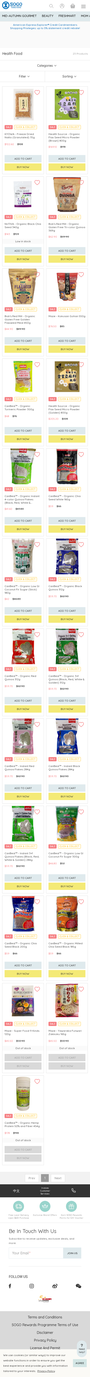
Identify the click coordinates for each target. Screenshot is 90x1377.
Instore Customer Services (45, 1191)
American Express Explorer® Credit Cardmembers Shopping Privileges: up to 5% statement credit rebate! (45, 26)
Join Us (72, 1253)
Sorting (67, 76)
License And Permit (45, 1348)
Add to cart (23, 158)
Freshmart (67, 16)
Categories (45, 66)
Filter (22, 76)
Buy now (23, 167)
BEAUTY (47, 16)
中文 (16, 1191)
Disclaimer (45, 1332)
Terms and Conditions (45, 1317)
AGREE (80, 1363)
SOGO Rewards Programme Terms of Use (45, 1325)
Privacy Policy (46, 1371)
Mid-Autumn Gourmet (19, 16)
